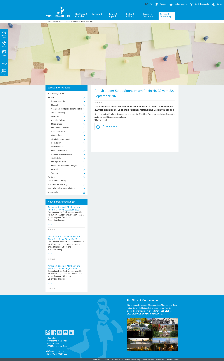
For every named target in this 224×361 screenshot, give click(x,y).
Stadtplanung (56, 124)
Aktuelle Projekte (58, 120)
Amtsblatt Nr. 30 (111, 126)
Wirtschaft (97, 14)
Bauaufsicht (56, 143)
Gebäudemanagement (60, 139)
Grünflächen (56, 135)
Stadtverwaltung (58, 112)
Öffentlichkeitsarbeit (59, 150)
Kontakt (106, 360)
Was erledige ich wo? (56, 94)
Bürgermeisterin (58, 101)
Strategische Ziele (58, 162)
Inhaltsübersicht (172, 360)
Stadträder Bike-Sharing (57, 184)
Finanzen (55, 116)
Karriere (51, 177)
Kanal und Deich (58, 131)
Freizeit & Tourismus (148, 15)
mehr (50, 224)
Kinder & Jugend (113, 15)
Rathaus (67, 21)
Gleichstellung (57, 158)
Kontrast (163, 4)
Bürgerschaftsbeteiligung (61, 154)
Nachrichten (97, 360)
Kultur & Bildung (130, 15)
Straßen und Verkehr (59, 128)
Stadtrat (54, 105)
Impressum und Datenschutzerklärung (126, 360)
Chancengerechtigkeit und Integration (66, 109)
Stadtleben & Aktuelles (81, 15)
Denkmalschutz (57, 147)
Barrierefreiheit (148, 360)
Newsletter (160, 360)
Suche (219, 4)
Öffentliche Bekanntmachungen (83, 21)
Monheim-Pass (54, 192)
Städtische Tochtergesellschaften (61, 188)
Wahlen (54, 173)
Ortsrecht (55, 169)
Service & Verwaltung (165, 15)
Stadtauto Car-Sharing (57, 181)
